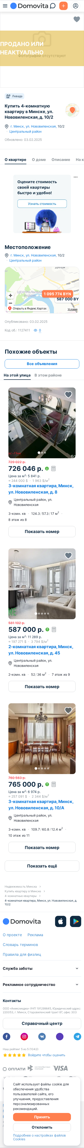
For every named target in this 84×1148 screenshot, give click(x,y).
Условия (72, 309)
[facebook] (6, 1036)
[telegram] (77, 1036)
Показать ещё (42, 866)
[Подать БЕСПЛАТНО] (63, 6)
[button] (42, 422)
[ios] (60, 921)
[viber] (59, 1036)
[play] (75, 921)
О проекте (12, 935)
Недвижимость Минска (21, 886)
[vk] (42, 1036)
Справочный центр (42, 1023)
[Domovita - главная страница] (29, 5)
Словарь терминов (20, 944)
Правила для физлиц (22, 954)
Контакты (12, 1000)
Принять (42, 1117)
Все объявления (42, 363)
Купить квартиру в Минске (23, 891)
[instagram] (24, 1036)
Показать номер (42, 531)
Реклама (35, 935)
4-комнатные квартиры (21, 896)
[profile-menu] (75, 6)
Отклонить (42, 1127)
